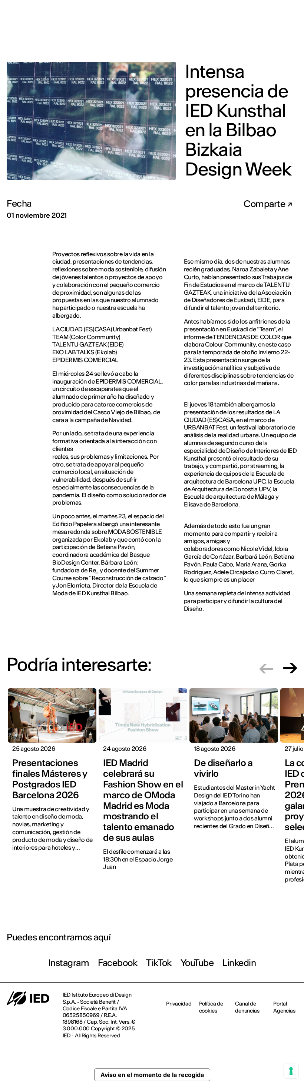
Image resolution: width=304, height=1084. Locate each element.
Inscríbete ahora (201, 36)
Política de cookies (211, 1007)
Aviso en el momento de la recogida (152, 1074)
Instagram (68, 962)
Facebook (117, 962)
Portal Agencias (284, 1007)
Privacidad (179, 1003)
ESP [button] (283, 10)
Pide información (256, 35)
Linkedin (239, 962)
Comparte (265, 204)
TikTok (158, 962)
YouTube (197, 962)
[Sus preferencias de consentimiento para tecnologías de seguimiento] (291, 1071)
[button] (266, 668)
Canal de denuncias (247, 1007)
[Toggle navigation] (292, 36)
